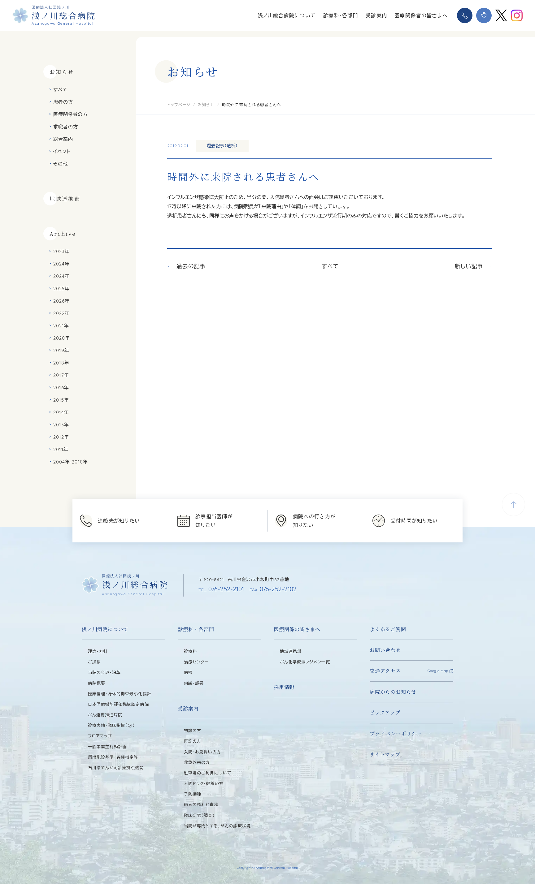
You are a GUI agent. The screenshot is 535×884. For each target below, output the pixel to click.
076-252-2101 (221, 589)
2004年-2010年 (70, 462)
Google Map (438, 671)
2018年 (61, 363)
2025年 (61, 288)
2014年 (61, 412)
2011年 (60, 449)
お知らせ (206, 104)
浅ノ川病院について (105, 629)
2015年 (61, 400)
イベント (61, 151)
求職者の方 (65, 127)
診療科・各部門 (340, 15)
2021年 (61, 326)
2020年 (61, 338)
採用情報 (284, 687)
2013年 (61, 425)
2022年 (61, 313)
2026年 (61, 301)
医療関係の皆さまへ (297, 629)
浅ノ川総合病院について (287, 15)
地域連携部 (65, 198)
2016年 (61, 387)
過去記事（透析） (222, 146)
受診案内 (376, 15)
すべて (60, 90)
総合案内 (63, 139)
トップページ (178, 104)
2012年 (61, 437)
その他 (60, 164)
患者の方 (63, 102)
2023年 (61, 251)
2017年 (61, 375)
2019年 (61, 350)
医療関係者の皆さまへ (421, 15)
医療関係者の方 (70, 114)
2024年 (61, 264)
